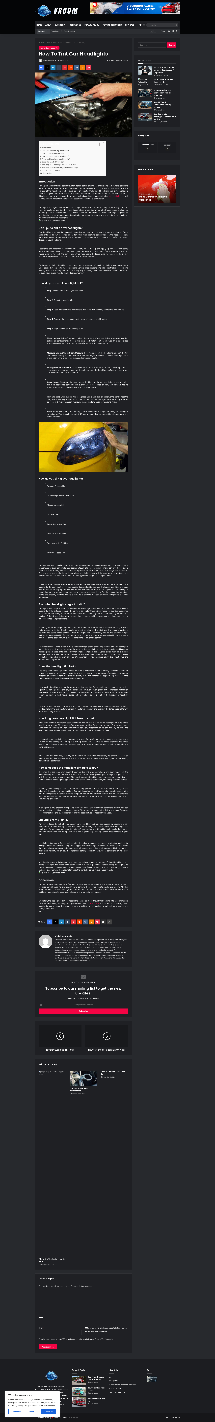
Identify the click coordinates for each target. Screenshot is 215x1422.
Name (42, 1317)
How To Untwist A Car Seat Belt (113, 1072)
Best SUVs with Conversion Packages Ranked (164, 105)
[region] (32, 1404)
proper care (93, 903)
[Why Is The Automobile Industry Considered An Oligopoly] (145, 70)
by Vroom (58, 1418)
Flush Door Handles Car (60, 31)
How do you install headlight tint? (55, 153)
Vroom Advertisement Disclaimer (122, 1385)
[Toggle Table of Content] (100, 144)
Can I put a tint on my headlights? (55, 151)
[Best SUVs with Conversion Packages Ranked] (145, 105)
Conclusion (47, 173)
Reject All (32, 1412)
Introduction (46, 148)
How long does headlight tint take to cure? (59, 165)
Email (41, 1328)
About (48, 25)
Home (39, 25)
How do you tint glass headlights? (55, 156)
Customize (16, 1412)
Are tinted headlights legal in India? (56, 159)
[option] (157, 189)
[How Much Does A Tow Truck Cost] (79, 1380)
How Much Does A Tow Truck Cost (96, 1378)
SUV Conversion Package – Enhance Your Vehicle (165, 117)
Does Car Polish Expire (151, 199)
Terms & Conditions (112, 25)
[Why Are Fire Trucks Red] (79, 1402)
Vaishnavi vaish (48, 60)
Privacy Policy (91, 25)
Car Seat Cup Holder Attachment (79, 1089)
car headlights (114, 196)
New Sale (129, 25)
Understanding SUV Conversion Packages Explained (164, 93)
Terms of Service (101, 1339)
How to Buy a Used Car (56, 42)
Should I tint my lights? (51, 170)
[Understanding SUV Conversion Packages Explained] (145, 93)
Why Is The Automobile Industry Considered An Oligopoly (164, 70)
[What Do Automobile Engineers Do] (145, 82)
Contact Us (75, 25)
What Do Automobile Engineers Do (163, 80)
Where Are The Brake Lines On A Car (52, 1260)
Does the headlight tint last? (53, 162)
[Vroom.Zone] (57, 9)
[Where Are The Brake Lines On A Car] (52, 1164)
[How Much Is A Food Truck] (79, 1391)
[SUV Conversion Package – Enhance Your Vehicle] (145, 117)
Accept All (48, 1412)
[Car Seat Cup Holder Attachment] (83, 1078)
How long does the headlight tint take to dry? (60, 167)
